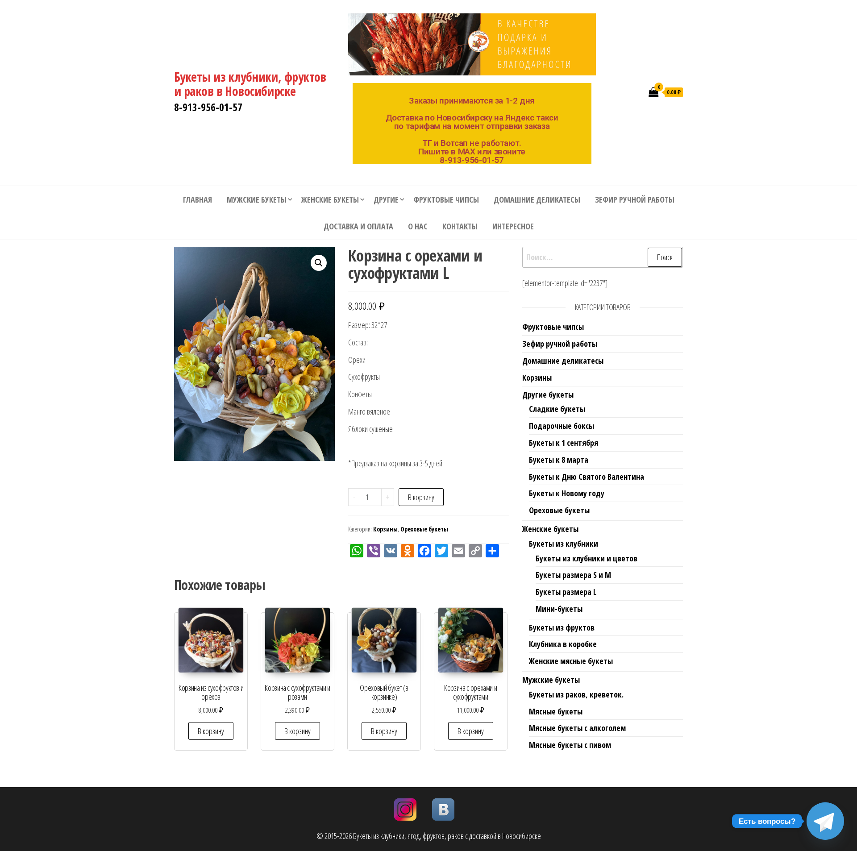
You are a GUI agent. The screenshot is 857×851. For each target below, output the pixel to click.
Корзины (385, 529)
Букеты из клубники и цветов (586, 558)
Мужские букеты (257, 199)
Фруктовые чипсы (446, 199)
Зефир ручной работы (634, 199)
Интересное (513, 226)
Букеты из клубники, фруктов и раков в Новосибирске (250, 84)
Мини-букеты (559, 608)
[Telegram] (825, 821)
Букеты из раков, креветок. (576, 694)
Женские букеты (330, 199)
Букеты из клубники (563, 543)
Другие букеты (548, 394)
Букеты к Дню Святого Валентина (586, 476)
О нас (418, 226)
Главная (197, 199)
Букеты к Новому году (566, 493)
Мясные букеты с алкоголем (577, 727)
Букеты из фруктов (562, 627)
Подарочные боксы (561, 425)
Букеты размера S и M (573, 574)
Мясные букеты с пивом (570, 744)
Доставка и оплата (358, 226)
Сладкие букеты (557, 408)
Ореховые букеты (424, 529)
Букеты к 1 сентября (563, 442)
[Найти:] (602, 257)
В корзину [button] (211, 731)
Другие (386, 199)
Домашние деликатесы (537, 199)
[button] (319, 263)
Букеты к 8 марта (558, 459)
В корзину (421, 497)
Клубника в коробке (563, 644)
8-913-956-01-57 (208, 107)
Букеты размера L (566, 591)
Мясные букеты (555, 711)
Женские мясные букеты (571, 661)
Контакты (460, 226)
